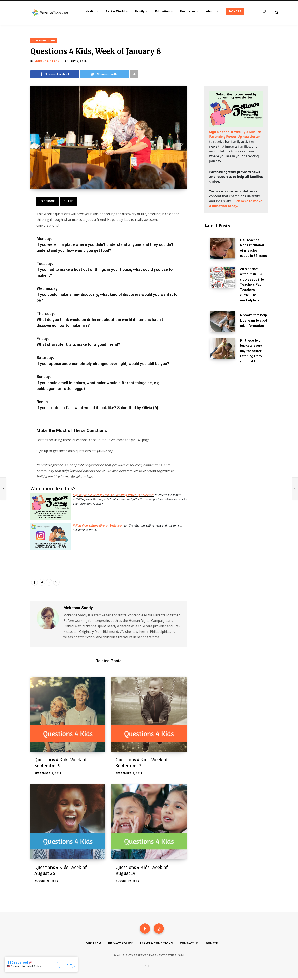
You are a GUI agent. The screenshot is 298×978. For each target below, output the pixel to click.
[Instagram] (159, 928)
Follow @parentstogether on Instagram (98, 525)
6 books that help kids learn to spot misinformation (253, 320)
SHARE (68, 201)
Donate (212, 943)
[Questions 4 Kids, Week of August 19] (149, 821)
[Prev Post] (3, 488)
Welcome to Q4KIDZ (126, 440)
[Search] (274, 12)
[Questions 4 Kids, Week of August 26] (67, 821)
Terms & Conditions (156, 943)
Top (150, 966)
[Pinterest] (56, 582)
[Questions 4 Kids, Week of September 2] (149, 714)
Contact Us (189, 943)
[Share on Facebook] (15, 211)
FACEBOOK (48, 201)
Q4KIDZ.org (104, 451)
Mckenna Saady (47, 61)
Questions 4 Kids (44, 40)
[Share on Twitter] (15, 221)
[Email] (15, 232)
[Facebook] (145, 928)
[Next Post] (295, 488)
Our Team (93, 943)
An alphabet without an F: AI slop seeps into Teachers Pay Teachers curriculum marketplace (252, 284)
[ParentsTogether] (50, 13)
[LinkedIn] (49, 582)
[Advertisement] (236, 401)
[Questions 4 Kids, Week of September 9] (67, 714)
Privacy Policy (120, 943)
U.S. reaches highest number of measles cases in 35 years (253, 248)
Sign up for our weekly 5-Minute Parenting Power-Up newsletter (113, 495)
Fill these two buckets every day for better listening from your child (251, 350)
